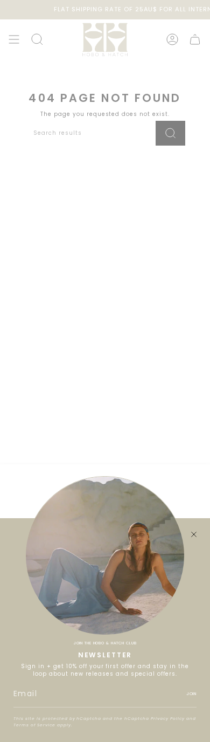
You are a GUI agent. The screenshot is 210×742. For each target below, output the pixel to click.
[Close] (193, 534)
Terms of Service (34, 725)
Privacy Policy (168, 719)
